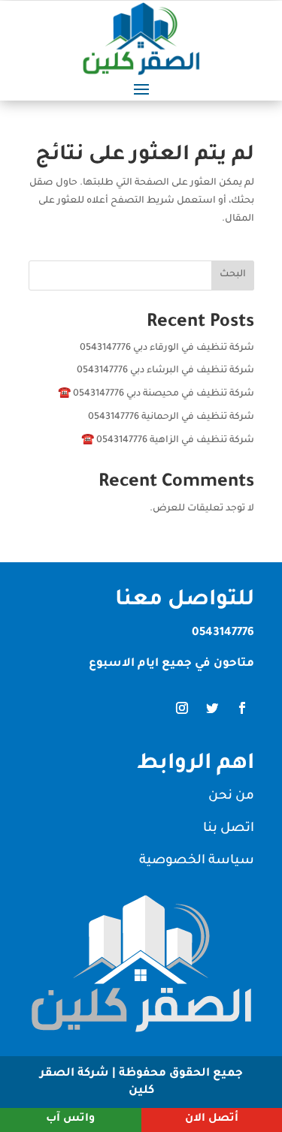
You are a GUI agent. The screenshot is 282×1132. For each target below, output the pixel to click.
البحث (233, 274)
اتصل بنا (228, 829)
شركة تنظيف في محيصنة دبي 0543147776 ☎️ (156, 394)
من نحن (231, 797)
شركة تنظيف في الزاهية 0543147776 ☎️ (167, 440)
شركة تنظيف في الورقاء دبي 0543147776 (167, 348)
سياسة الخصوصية (196, 861)
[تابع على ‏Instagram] (182, 708)
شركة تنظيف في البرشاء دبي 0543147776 (165, 371)
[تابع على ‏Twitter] (212, 708)
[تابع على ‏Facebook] (242, 708)
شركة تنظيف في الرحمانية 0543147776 (171, 417)
